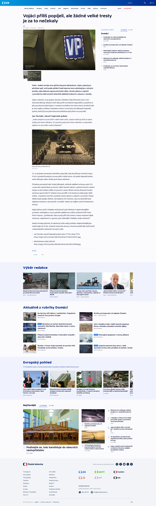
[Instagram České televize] (117, 464)
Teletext (25, 480)
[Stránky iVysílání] (119, 472)
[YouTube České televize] (124, 464)
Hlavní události (29, 8)
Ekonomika (74, 8)
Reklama (52, 475)
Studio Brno (52, 477)
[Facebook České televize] (120, 464)
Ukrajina (39, 8)
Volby (46, 8)
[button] (63, 147)
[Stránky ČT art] (98, 477)
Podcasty (104, 8)
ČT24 (42, 254)
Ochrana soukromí (46, 502)
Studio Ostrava (53, 480)
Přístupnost (56, 502)
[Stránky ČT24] (82, 472)
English (37, 502)
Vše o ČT (25, 495)
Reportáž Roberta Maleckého (40, 166)
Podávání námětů (54, 489)
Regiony (66, 8)
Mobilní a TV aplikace (29, 492)
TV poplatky (27, 477)
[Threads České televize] (131, 464)
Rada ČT (51, 483)
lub (24, 26)
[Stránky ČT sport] (100, 472)
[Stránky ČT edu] (117, 477)
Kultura (95, 8)
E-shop (25, 489)
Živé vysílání (27, 475)
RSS (132, 502)
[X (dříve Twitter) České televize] (127, 464)
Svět (59, 8)
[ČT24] (5, 3)
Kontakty (52, 495)
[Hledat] (145, 3)
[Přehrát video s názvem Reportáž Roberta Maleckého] (63, 147)
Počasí (83, 8)
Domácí (52, 8)
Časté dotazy (53, 492)
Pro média (52, 472)
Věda (89, 8)
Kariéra (51, 486)
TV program (27, 472)
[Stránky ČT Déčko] (82, 477)
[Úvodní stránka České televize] (33, 464)
